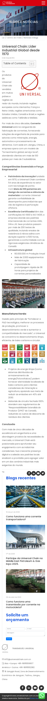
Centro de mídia (14, 37)
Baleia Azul (34, 698)
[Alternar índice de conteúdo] (30, 64)
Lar (3, 37)
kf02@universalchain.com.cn (18, 659)
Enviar (9, 639)
